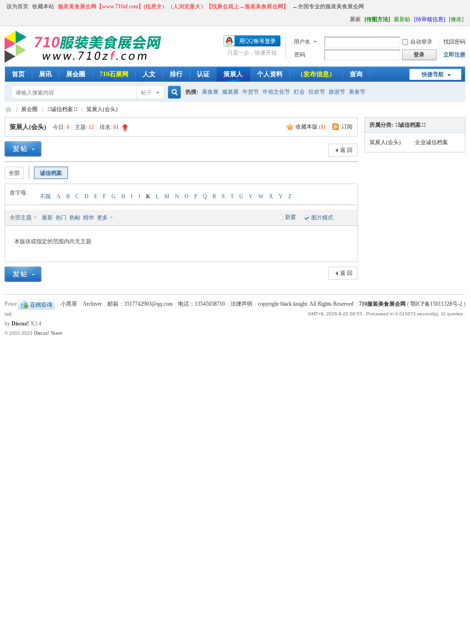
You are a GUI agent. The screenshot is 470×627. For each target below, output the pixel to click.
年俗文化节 (276, 92)
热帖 (74, 217)
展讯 (45, 74)
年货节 (250, 92)
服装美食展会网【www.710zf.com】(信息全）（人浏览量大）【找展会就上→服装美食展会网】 (173, 6)
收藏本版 (310, 126)
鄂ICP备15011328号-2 (436, 304)
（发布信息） (316, 74)
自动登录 (421, 42)
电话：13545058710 (201, 304)
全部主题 (21, 217)
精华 (88, 217)
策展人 (233, 74)
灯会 (299, 92)
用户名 (302, 42)
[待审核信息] (429, 19)
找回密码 (454, 42)
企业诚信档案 (431, 142)
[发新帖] (23, 149)
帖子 (146, 93)
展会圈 (75, 74)
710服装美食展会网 (8, 109)
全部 (14, 173)
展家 (355, 19)
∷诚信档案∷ (62, 109)
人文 (149, 74)
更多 (102, 217)
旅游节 (337, 92)
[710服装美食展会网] (86, 61)
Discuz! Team (48, 333)
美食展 (210, 92)
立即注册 (454, 54)
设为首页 (17, 6)
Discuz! (20, 323)
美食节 (357, 92)
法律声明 (241, 304)
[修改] (456, 19)
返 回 (346, 150)
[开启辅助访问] (345, 19)
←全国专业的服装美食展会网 (328, 6)
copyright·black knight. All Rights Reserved (305, 304)
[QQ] (36, 304)
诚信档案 (51, 173)
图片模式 (322, 217)
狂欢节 (316, 92)
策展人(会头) (102, 109)
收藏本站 (43, 6)
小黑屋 (69, 304)
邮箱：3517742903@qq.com (140, 304)
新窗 (290, 217)
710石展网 (114, 74)
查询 (356, 74)
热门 (61, 217)
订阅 (346, 126)
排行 (176, 74)
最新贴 (402, 19)
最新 (47, 217)
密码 (299, 54)
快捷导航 (433, 74)
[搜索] (173, 92)
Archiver (92, 304)
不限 (45, 196)
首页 (18, 74)
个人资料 (270, 74)
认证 (203, 74)
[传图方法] (377, 19)
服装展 (230, 92)
